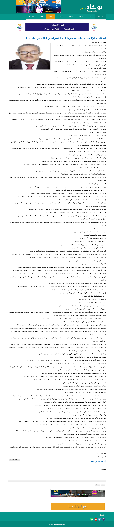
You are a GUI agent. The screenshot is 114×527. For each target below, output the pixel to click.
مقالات (81, 16)
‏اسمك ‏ (9, 464)
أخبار (90, 16)
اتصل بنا (31, 16)
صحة (50, 16)
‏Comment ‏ (103, 469)
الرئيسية (100, 16)
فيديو (41, 16)
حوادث (71, 16)
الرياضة (60, 16)
